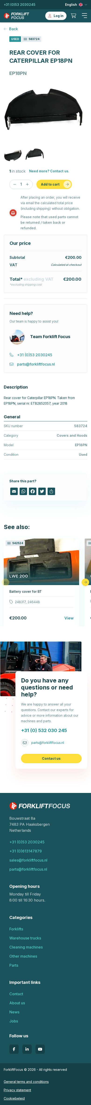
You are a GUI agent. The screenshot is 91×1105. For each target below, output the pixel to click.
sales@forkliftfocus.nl (28, 860)
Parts (13, 965)
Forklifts (16, 929)
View (69, 618)
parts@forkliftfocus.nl (47, 743)
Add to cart (50, 184)
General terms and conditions (26, 1082)
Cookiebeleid (14, 1098)
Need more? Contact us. (49, 171)
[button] (84, 16)
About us (17, 1003)
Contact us (51, 758)
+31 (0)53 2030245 (19, 5)
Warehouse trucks (25, 938)
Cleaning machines (26, 947)
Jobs (13, 1021)
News (14, 1012)
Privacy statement (17, 1090)
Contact (16, 994)
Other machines (23, 956)
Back (13, 29)
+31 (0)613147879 (25, 851)
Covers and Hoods (72, 435)
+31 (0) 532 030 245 (44, 730)
